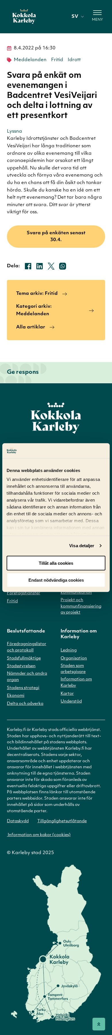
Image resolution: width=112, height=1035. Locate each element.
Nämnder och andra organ (27, 677)
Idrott (74, 60)
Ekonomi (15, 696)
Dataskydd (18, 821)
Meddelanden (30, 60)
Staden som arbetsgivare (73, 669)
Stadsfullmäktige (24, 658)
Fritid (57, 60)
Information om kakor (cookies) (39, 835)
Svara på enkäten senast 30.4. (56, 236)
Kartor (67, 694)
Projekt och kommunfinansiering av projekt (81, 606)
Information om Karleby (76, 683)
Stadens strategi (23, 688)
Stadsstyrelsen (21, 666)
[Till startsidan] (24, 17)
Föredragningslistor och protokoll (26, 647)
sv (75, 16)
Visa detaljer (81, 545)
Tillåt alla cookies (56, 563)
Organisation (74, 658)
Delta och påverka (25, 704)
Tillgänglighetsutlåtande (62, 821)
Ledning (69, 650)
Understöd (71, 701)
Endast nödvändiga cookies (56, 579)
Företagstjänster (23, 593)
